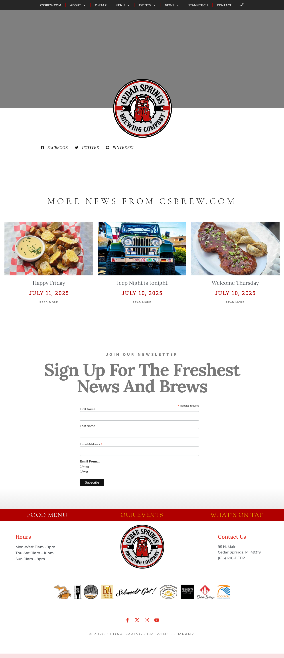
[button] (54, 148)
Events (145, 5)
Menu (120, 5)
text (85, 472)
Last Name (87, 425)
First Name (87, 409)
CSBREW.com (50, 5)
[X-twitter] (137, 620)
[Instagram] (146, 620)
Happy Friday (49, 282)
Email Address (91, 444)
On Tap (100, 5)
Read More (48, 302)
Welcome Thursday (235, 282)
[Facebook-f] (127, 620)
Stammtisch (198, 5)
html (86, 467)
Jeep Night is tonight (142, 282)
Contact (224, 5)
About (75, 5)
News (169, 5)
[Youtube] (156, 620)
